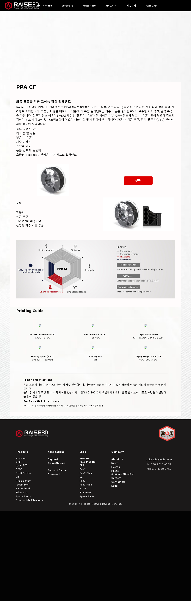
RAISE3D (151, 5)
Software (67, 5)
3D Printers (44, 5)
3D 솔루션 (111, 5)
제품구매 (131, 5)
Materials (89, 5)
